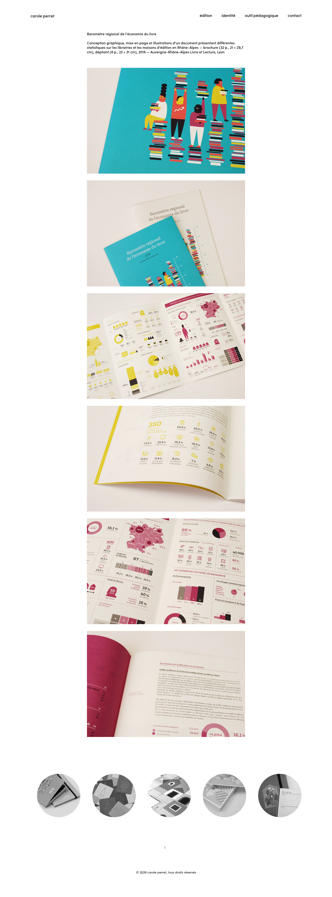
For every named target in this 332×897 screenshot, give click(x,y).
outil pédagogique (261, 15)
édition (206, 15)
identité (228, 15)
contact (295, 15)
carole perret (42, 16)
